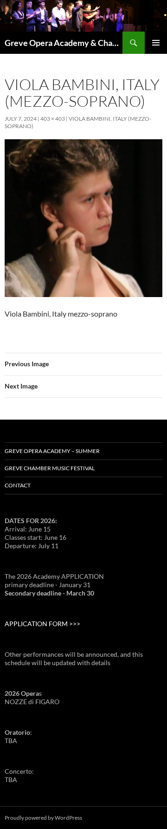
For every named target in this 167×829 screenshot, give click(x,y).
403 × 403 (52, 118)
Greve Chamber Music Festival (50, 468)
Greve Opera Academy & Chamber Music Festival (63, 43)
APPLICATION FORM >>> (42, 624)
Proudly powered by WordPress (43, 817)
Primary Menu (156, 43)
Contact (18, 485)
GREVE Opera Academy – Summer (52, 450)
